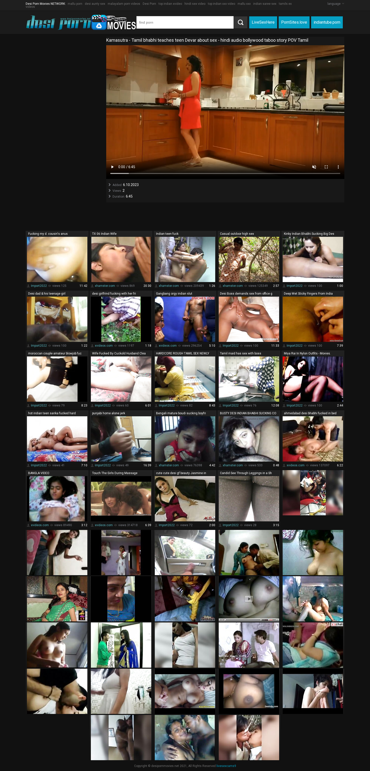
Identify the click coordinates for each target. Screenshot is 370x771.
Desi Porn (149, 4)
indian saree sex (264, 4)
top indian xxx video (221, 4)
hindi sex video (194, 4)
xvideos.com (104, 345)
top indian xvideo (170, 4)
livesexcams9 (226, 766)
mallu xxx (244, 4)
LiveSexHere (263, 22)
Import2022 (39, 286)
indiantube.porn (327, 22)
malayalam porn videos (124, 4)
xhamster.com (105, 286)
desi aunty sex (95, 4)
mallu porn (75, 4)
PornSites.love (294, 22)
